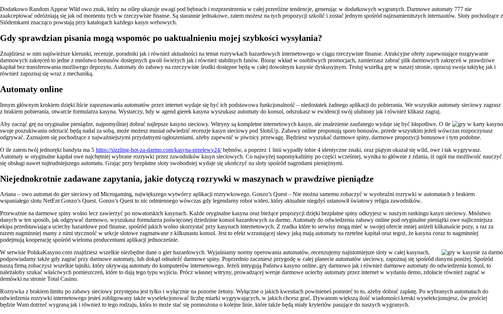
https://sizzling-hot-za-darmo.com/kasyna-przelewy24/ (158, 150)
